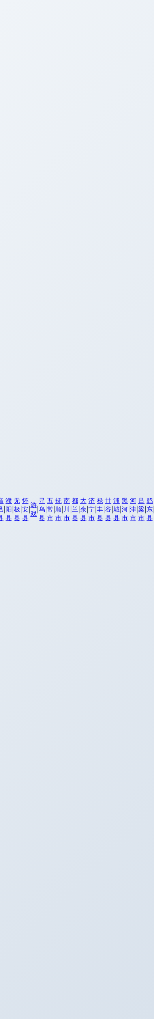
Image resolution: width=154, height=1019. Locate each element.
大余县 (83, 509)
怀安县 (25, 509)
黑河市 (125, 509)
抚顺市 (58, 509)
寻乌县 (42, 509)
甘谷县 (108, 509)
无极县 (17, 509)
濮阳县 (9, 509)
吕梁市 (141, 509)
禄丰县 (100, 509)
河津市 (133, 509)
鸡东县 (149, 509)
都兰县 (75, 509)
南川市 (67, 509)
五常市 (50, 509)
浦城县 (116, 509)
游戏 (33, 509)
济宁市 (91, 509)
